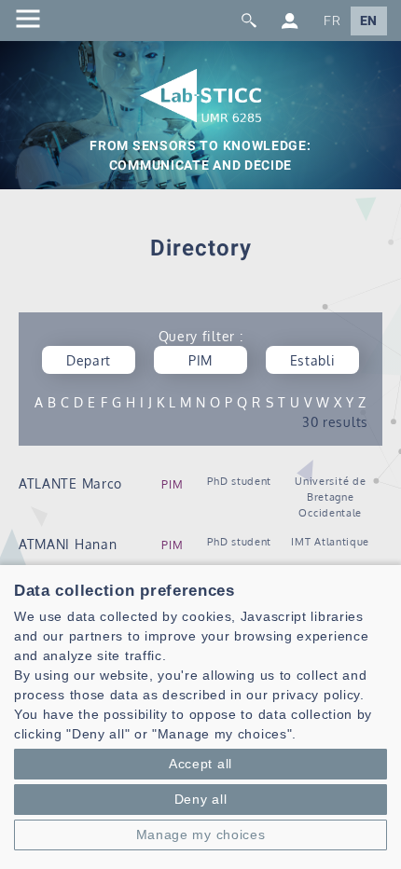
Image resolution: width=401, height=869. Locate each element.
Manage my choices (201, 834)
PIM (172, 484)
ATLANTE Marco (70, 483)
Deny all (201, 799)
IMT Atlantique (330, 541)
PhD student (239, 481)
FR (332, 21)
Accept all (200, 763)
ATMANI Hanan (68, 544)
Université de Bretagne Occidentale (330, 496)
